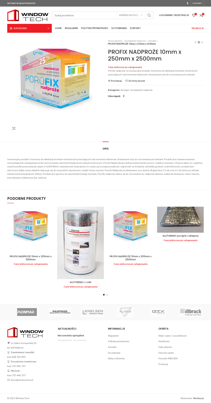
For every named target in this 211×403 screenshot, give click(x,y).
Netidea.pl (198, 398)
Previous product (195, 42)
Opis (106, 149)
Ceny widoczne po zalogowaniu (125, 67)
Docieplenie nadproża (135, 40)
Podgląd (51, 219)
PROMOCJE (198, 28)
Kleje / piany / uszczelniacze (172, 335)
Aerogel (152, 40)
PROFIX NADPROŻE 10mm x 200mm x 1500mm (31, 258)
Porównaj (116, 81)
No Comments (79, 340)
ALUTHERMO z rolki (80, 282)
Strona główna (115, 40)
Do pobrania (114, 352)
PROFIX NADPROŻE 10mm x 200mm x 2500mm (130, 258)
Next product (202, 42)
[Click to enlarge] (14, 128)
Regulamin (113, 335)
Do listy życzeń (137, 81)
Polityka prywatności (118, 341)
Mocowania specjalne (71, 335)
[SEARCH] (149, 15)
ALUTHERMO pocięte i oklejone (180, 235)
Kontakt (112, 347)
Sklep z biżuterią (116, 358)
